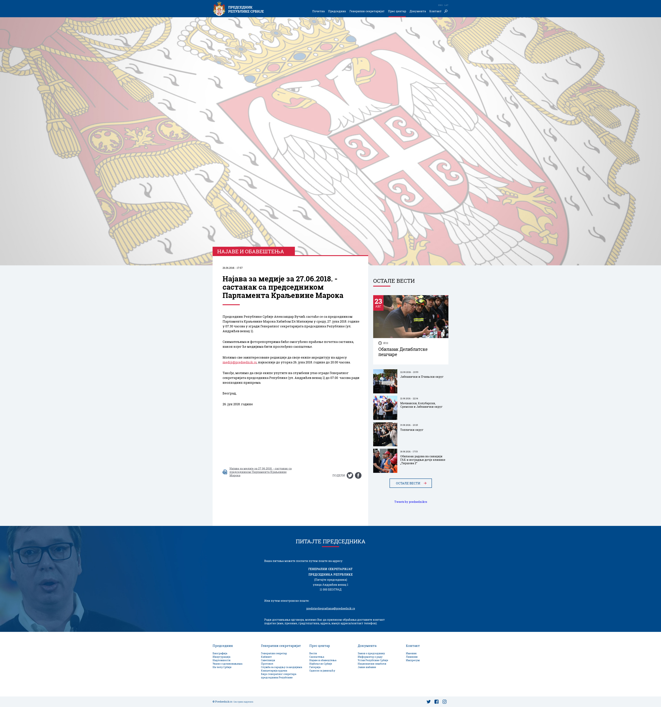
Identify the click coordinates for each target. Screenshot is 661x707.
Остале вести (408, 483)
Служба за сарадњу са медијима (281, 667)
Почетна (318, 11)
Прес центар (397, 11)
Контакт (435, 11)
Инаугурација (221, 656)
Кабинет (266, 656)
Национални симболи (372, 663)
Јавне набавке (367, 667)
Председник (337, 11)
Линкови (412, 656)
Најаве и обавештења (322, 660)
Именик (411, 653)
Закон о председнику (371, 653)
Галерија (315, 667)
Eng (440, 5)
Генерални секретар (274, 653)
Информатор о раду (370, 656)
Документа (418, 11)
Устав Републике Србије (373, 660)
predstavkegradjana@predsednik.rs (330, 608)
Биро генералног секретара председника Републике (278, 675)
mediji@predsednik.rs (240, 362)
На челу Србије (222, 667)
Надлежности (221, 660)
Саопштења (316, 656)
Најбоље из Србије (320, 663)
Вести (313, 653)
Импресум (413, 660)
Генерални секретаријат (367, 11)
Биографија (220, 653)
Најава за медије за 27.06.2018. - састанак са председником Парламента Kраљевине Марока (260, 472)
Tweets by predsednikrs (410, 502)
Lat (446, 5)
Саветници (268, 660)
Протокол (267, 663)
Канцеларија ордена (274, 670)
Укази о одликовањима (227, 663)
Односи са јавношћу (322, 670)
